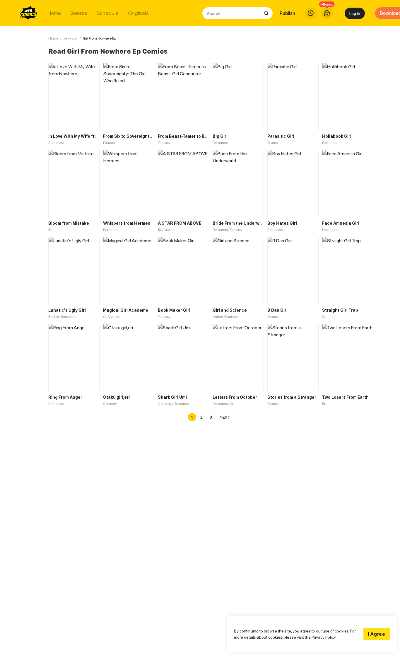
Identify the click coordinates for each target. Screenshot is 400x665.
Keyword (70, 38)
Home (54, 13)
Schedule (108, 13)
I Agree (376, 634)
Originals (138, 13)
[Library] (311, 13)
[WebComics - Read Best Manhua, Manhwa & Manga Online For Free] (28, 13)
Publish (287, 13)
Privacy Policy (324, 637)
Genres (78, 13)
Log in (354, 13)
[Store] (327, 13)
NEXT (225, 417)
